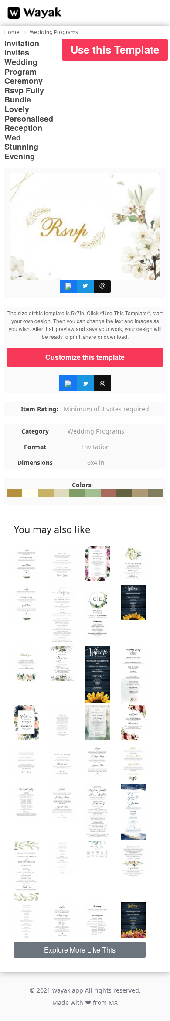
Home (12, 32)
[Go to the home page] (32, 13)
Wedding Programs (54, 32)
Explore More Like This (80, 950)
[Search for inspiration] (155, 13)
